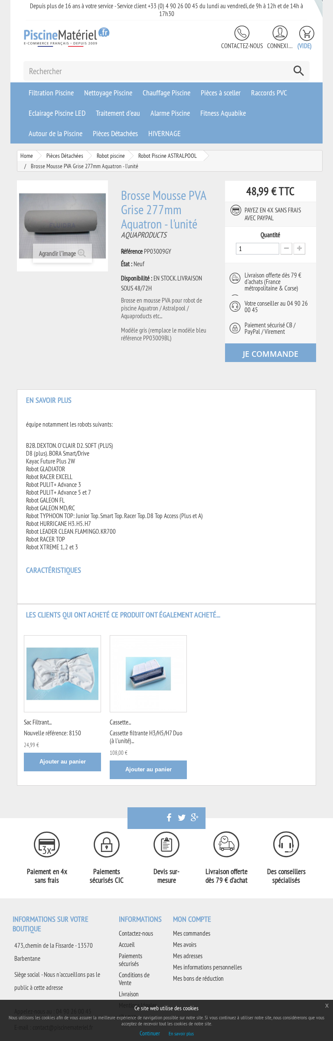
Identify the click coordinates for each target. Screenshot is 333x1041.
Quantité (270, 235)
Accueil (127, 944)
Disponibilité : (136, 278)
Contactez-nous (242, 46)
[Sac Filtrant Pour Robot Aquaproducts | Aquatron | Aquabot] (62, 673)
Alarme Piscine (170, 113)
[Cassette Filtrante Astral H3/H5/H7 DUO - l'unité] (148, 673)
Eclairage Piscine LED (57, 113)
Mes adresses (187, 956)
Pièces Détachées (115, 133)
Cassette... (120, 722)
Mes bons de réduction (198, 978)
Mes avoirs (184, 944)
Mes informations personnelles (207, 967)
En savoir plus (181, 1033)
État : (126, 264)
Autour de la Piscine (55, 133)
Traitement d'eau (118, 113)
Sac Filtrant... (38, 722)
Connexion (280, 46)
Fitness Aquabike (223, 113)
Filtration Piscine (51, 93)
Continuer (150, 1033)
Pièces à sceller (221, 93)
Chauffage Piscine (166, 93)
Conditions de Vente (134, 979)
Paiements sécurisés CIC (107, 875)
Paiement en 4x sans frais (47, 875)
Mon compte (192, 919)
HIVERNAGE (164, 133)
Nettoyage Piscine (108, 93)
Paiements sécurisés (130, 960)
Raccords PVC (269, 93)
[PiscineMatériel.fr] (66, 37)
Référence (132, 251)
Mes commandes (191, 933)
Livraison (129, 994)
